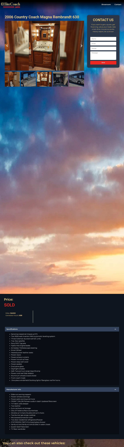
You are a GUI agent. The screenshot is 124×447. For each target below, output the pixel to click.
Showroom (106, 5)
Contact (117, 5)
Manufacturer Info (13, 389)
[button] (7, 45)
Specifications (12, 329)
